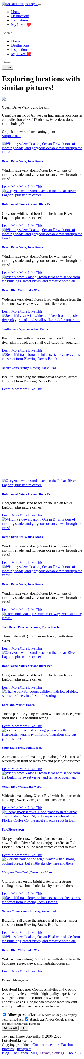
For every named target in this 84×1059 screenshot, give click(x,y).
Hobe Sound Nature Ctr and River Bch (27, 204)
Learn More (10, 187)
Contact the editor (45, 1045)
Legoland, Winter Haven (18, 704)
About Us (73, 1053)
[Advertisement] (42, 435)
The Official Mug (25, 1053)
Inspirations (19, 20)
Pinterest (8, 1049)
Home (15, 12)
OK (23, 1028)
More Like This (30, 187)
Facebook (68, 1045)
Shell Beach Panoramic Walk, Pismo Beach (30, 627)
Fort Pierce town (13, 829)
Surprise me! (11, 136)
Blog (5, 1053)
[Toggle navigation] (39, 5)
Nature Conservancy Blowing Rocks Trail (29, 368)
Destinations (20, 16)
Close (7, 67)
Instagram (24, 1049)
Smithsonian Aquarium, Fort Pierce (25, 329)
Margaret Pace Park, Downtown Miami (28, 872)
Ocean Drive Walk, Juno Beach (22, 161)
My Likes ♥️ (21, 25)
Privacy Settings (52, 1053)
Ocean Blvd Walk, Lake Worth (22, 290)
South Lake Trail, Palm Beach (22, 747)
